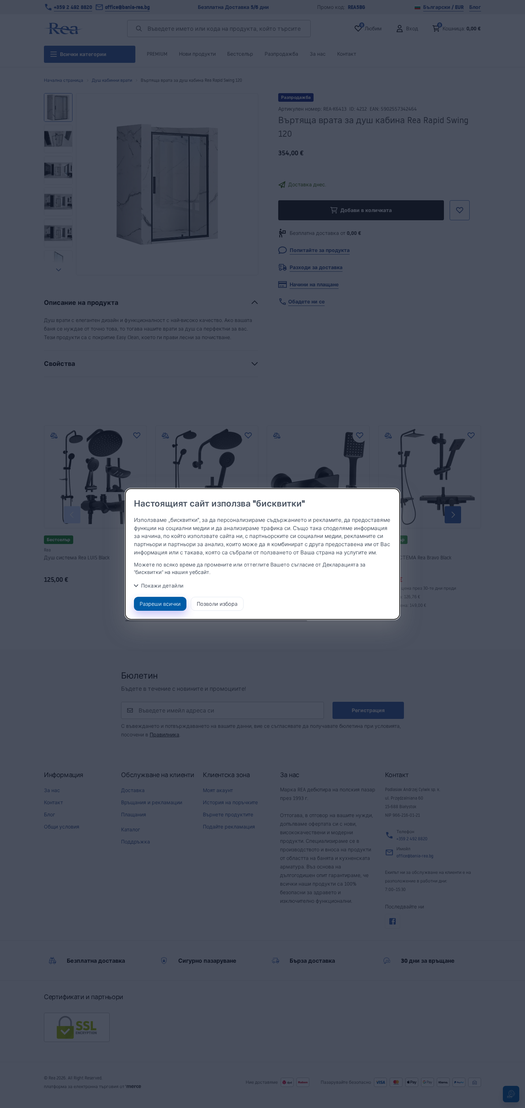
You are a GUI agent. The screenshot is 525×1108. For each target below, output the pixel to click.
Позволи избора (217, 603)
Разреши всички (160, 603)
